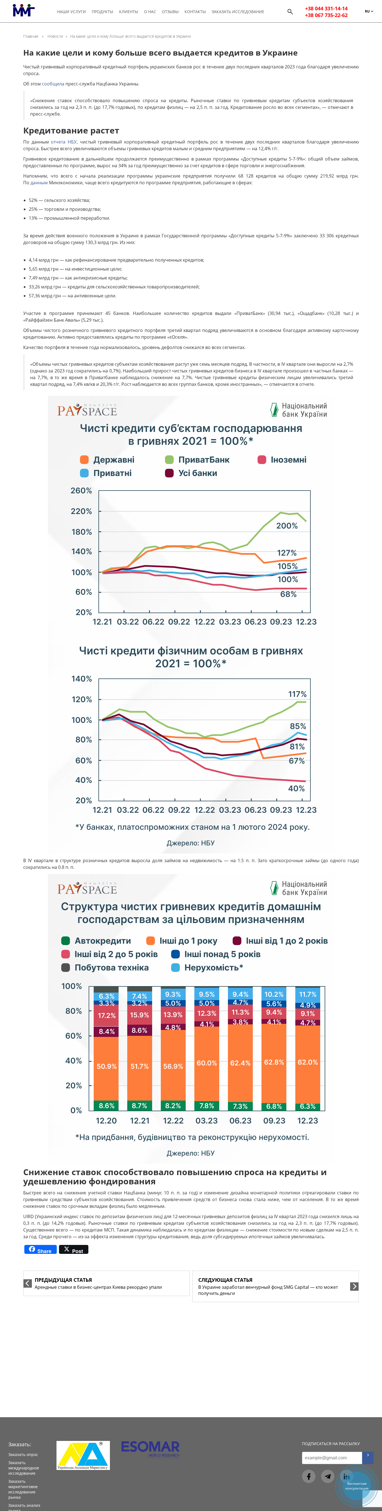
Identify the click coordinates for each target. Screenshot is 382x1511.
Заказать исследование (238, 11)
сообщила (53, 84)
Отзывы (170, 11)
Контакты (195, 11)
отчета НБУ (64, 142)
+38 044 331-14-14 (326, 8)
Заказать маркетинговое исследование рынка (23, 1489)
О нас (150, 11)
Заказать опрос (23, 1454)
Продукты (102, 11)
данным (39, 183)
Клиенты (128, 11)
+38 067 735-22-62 (326, 15)
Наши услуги (71, 11)
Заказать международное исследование (23, 1468)
